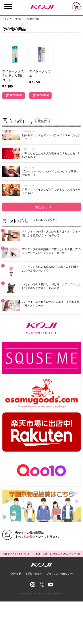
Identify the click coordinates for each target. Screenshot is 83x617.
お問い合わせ (34, 573)
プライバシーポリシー (59, 573)
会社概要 (15, 573)
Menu (8, 4)
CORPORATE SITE (53, 328)
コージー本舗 (41, 7)
